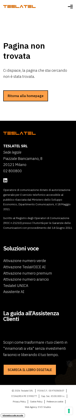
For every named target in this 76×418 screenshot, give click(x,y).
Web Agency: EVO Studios (38, 407)
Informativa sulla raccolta (13, 415)
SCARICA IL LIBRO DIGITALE (30, 370)
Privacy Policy (19, 401)
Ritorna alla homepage (26, 96)
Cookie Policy (36, 401)
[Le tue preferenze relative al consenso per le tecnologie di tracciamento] (69, 411)
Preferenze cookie (55, 401)
